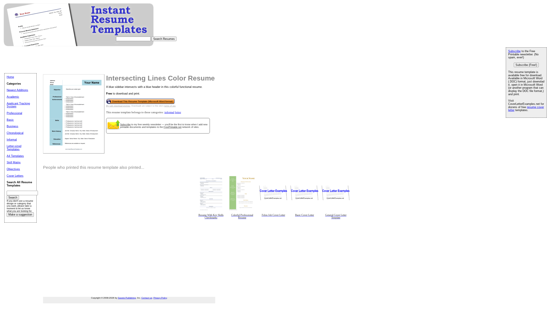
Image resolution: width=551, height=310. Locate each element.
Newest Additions (17, 90)
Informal (12, 139)
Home (10, 77)
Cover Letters (15, 175)
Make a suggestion (20, 214)
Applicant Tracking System (18, 105)
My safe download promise (118, 106)
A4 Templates (15, 156)
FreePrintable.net (172, 127)
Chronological (15, 133)
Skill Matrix (14, 162)
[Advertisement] (82, 63)
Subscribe (125, 124)
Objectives (13, 169)
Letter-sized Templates (14, 147)
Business (12, 126)
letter (178, 112)
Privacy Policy (160, 298)
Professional (14, 113)
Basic (10, 119)
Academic (13, 96)
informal (169, 112)
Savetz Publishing (127, 298)
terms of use (170, 106)
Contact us (146, 298)
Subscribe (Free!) (526, 65)
